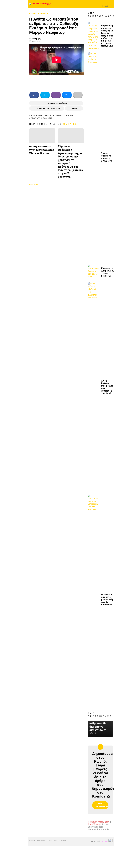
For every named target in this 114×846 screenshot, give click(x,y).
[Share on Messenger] (67, 95)
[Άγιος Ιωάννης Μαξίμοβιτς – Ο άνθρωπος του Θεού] (93, 387)
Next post (34, 184)
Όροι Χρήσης (94, 824)
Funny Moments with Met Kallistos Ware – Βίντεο (41, 150)
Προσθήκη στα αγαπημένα (48, 108)
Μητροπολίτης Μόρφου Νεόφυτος (58, 115)
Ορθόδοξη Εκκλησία (41, 118)
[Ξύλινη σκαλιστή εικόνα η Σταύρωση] (93, 157)
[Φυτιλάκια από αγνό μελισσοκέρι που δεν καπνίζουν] (93, 599)
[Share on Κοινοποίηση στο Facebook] (34, 95)
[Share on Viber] (56, 95)
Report (75, 108)
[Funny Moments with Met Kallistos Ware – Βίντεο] (42, 135)
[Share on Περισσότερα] (78, 95)
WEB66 (105, 841)
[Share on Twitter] (45, 95)
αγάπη (34, 115)
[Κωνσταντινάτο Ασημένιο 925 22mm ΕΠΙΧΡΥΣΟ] (93, 272)
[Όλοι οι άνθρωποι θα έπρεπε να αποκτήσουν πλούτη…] (100, 729)
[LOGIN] (111, 4)
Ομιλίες (70, 124)
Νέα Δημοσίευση (102, 805)
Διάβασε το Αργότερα (57, 103)
